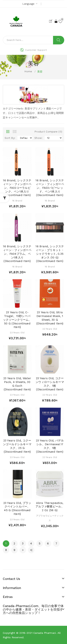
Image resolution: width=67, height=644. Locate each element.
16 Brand (17, 200)
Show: (38, 137)
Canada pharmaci (44, 632)
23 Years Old (17, 332)
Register (51, 21)
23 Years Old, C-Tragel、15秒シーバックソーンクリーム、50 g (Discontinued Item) (17, 320)
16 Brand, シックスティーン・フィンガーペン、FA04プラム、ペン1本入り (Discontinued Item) (17, 254)
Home (28, 71)
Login (56, 21)
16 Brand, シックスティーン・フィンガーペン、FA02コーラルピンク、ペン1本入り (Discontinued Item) (17, 188)
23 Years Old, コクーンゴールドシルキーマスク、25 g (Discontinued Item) (17, 446)
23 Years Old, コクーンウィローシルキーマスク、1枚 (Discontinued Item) (50, 384)
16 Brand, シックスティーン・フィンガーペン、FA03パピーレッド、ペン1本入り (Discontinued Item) (50, 188)
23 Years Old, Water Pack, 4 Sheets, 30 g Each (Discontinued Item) (17, 384)
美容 (40, 71)
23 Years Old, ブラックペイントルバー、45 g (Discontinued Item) (17, 508)
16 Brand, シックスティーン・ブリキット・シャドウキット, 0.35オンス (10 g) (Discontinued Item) (50, 254)
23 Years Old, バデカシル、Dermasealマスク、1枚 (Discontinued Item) (50, 446)
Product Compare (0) (48, 131)
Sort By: (10, 137)
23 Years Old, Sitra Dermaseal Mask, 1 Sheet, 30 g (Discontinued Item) (49, 318)
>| (31, 550)
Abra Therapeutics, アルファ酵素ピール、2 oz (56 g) (50, 506)
